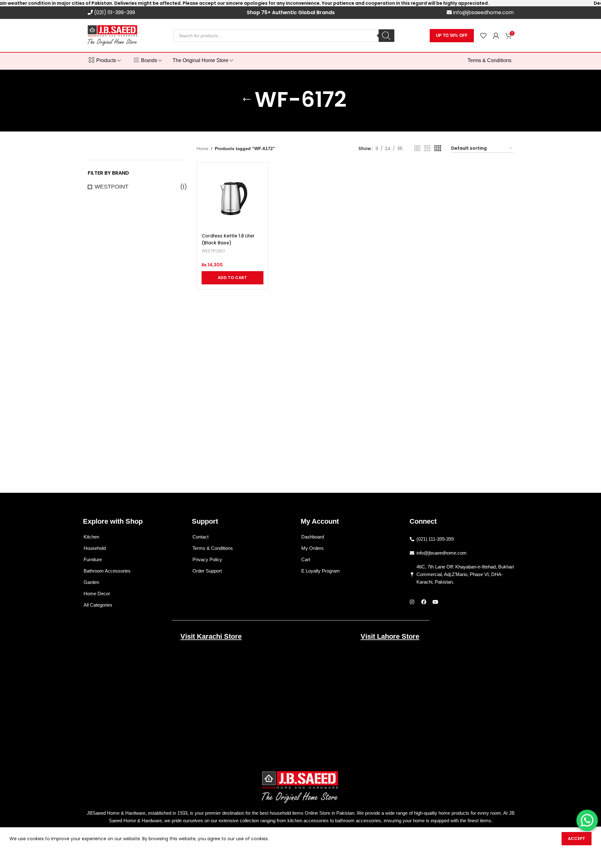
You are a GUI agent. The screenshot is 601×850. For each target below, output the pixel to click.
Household (95, 548)
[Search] (386, 35)
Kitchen (91, 536)
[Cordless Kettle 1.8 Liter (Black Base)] (233, 198)
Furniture (93, 559)
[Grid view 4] (437, 148)
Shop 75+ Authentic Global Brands (291, 12)
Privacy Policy (207, 559)
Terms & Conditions (212, 548)
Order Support (207, 570)
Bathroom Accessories (107, 570)
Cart (305, 559)
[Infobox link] (111, 12)
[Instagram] (412, 602)
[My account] (496, 35)
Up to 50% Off (452, 35)
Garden (91, 582)
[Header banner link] (300, 3)
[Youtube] (435, 602)
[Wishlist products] (483, 35)
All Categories (98, 605)
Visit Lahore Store (390, 636)
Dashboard (312, 536)
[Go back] (247, 99)
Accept (576, 838)
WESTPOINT (111, 186)
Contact (200, 536)
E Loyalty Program (320, 570)
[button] (233, 277)
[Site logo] (113, 35)
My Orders (312, 548)
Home (203, 148)
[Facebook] (424, 602)
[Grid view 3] (427, 148)
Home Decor (97, 593)
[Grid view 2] (417, 148)
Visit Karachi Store (211, 636)
